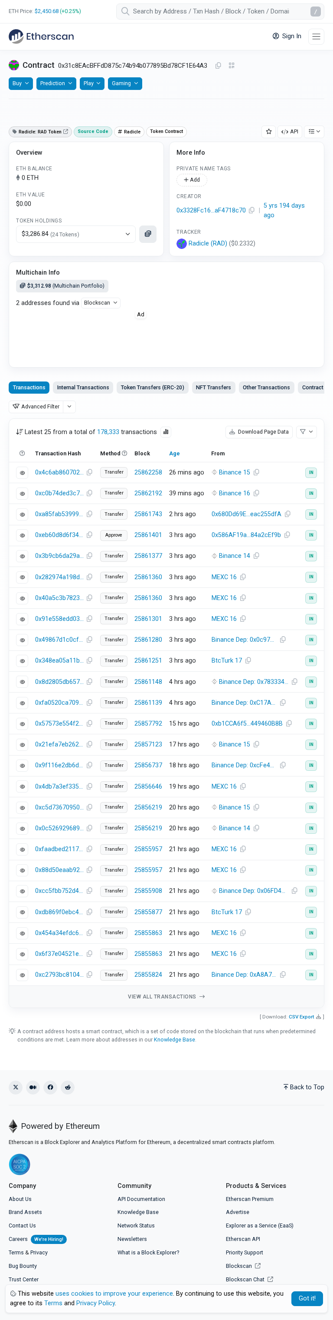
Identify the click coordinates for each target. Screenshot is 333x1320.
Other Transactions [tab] (266, 387)
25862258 (148, 472)
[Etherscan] (41, 36)
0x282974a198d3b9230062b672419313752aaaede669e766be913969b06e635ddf (59, 577)
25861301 (148, 619)
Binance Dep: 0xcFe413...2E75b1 (245, 765)
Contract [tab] (312, 387)
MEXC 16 (224, 577)
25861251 (148, 660)
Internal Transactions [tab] (83, 387)
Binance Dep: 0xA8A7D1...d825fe (245, 974)
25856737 (148, 765)
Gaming (121, 83)
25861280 (148, 639)
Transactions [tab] (29, 387)
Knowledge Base (174, 1039)
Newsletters (132, 1239)
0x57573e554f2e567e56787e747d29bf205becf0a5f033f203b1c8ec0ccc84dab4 (59, 723)
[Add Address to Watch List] (268, 132)
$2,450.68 (47, 11)
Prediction (52, 83)
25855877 (148, 912)
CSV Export (301, 1017)
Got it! (307, 1298)
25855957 (148, 849)
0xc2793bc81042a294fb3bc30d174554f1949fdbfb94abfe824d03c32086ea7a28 (59, 974)
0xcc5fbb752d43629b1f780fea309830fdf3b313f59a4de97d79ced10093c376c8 (59, 891)
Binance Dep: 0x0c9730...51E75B (245, 639)
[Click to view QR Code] (232, 66)
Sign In (291, 36)
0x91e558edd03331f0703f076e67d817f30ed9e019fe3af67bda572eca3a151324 (59, 619)
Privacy (39, 1252)
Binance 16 (234, 493)
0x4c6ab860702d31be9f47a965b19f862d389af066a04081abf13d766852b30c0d (59, 472)
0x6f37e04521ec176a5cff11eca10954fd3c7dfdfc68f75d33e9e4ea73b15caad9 (59, 954)
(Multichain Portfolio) (65, 285)
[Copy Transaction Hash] (89, 473)
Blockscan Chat (246, 1279)
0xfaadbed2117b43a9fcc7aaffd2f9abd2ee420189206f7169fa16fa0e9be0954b (59, 849)
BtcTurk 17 (227, 660)
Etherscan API (243, 1239)
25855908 (148, 891)
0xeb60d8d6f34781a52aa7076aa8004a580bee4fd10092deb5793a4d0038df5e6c (59, 535)
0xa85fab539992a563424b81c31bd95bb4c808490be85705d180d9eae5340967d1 (59, 514)
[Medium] (33, 1087)
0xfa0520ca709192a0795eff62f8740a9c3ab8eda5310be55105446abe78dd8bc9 (59, 702)
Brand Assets (25, 1212)
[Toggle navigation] (316, 37)
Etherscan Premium (250, 1199)
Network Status (136, 1225)
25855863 (148, 933)
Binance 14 (234, 556)
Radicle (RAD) (208, 243)
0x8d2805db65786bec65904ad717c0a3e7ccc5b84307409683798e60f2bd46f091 (59, 682)
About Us (20, 1199)
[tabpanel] (166, 713)
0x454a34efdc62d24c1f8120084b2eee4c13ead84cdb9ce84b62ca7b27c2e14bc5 (59, 933)
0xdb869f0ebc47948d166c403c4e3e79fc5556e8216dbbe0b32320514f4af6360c (59, 912)
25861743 (148, 514)
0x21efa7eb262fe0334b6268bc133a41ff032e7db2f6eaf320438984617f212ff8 (59, 744)
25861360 (148, 577)
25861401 (148, 535)
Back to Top (307, 1087)
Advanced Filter (40, 406)
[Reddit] (68, 1087)
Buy (17, 83)
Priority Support (244, 1252)
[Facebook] (50, 1087)
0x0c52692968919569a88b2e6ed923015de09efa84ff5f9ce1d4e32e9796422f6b (59, 828)
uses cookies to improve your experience (114, 1293)
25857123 (148, 744)
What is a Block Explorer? (148, 1252)
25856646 (148, 786)
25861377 (148, 556)
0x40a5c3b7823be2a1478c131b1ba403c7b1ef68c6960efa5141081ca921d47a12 (59, 598)
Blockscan (97, 302)
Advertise (237, 1212)
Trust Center (24, 1279)
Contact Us (22, 1225)
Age (174, 453)
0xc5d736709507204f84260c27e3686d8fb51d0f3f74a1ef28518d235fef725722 (59, 807)
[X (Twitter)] (16, 1087)
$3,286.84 (50, 234)
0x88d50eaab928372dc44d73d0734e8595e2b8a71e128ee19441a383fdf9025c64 (59, 870)
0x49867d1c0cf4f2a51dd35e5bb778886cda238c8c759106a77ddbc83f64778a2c (59, 639)
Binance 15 (234, 472)
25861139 (148, 702)
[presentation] (312, 387)
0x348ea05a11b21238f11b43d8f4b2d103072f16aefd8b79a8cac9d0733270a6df (59, 660)
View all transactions (163, 997)
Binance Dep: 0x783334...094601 (253, 682)
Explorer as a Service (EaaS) (260, 1225)
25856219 (148, 807)
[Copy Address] (218, 66)
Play (89, 83)
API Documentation (141, 1199)
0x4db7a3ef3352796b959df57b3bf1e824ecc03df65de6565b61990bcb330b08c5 (59, 786)
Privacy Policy (95, 1303)
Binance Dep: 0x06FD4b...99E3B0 (253, 891)
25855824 (148, 974)
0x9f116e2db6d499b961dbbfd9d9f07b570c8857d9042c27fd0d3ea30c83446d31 (59, 765)
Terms (16, 1252)
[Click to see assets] (148, 234)
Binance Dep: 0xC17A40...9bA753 (245, 702)
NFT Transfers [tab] (213, 387)
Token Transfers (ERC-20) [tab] (152, 387)
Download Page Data (263, 431)
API (294, 131)
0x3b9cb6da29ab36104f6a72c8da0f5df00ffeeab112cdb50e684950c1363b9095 (59, 556)
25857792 (148, 723)
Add (194, 179)
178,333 (108, 432)
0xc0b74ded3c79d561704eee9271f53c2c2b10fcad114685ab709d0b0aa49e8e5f (59, 493)
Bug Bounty (23, 1266)
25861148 (148, 682)
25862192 (148, 493)
